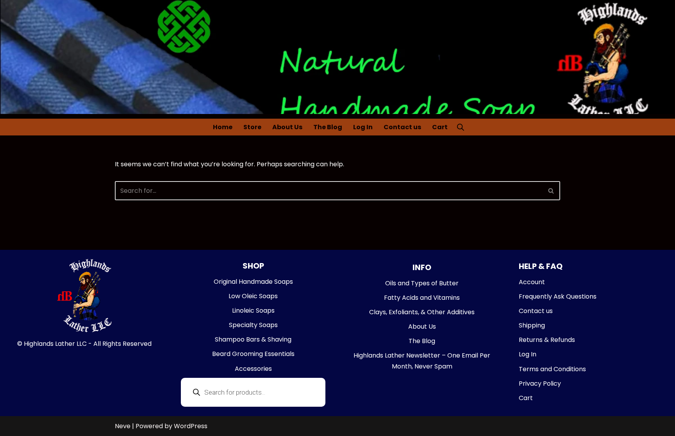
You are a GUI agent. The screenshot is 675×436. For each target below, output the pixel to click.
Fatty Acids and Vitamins (422, 297)
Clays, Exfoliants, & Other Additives (422, 312)
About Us (287, 127)
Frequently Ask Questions (557, 296)
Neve (122, 426)
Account (532, 282)
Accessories (253, 368)
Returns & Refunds (547, 339)
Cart (440, 127)
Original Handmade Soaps (253, 281)
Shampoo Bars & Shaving (253, 339)
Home (222, 127)
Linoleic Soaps (253, 310)
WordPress (190, 426)
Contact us (402, 127)
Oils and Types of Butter (422, 283)
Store (252, 127)
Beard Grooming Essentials (253, 353)
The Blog (327, 127)
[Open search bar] (460, 127)
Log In (363, 127)
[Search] (551, 190)
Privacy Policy (540, 383)
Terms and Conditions (552, 369)
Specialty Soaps (253, 324)
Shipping (532, 325)
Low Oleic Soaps (253, 296)
